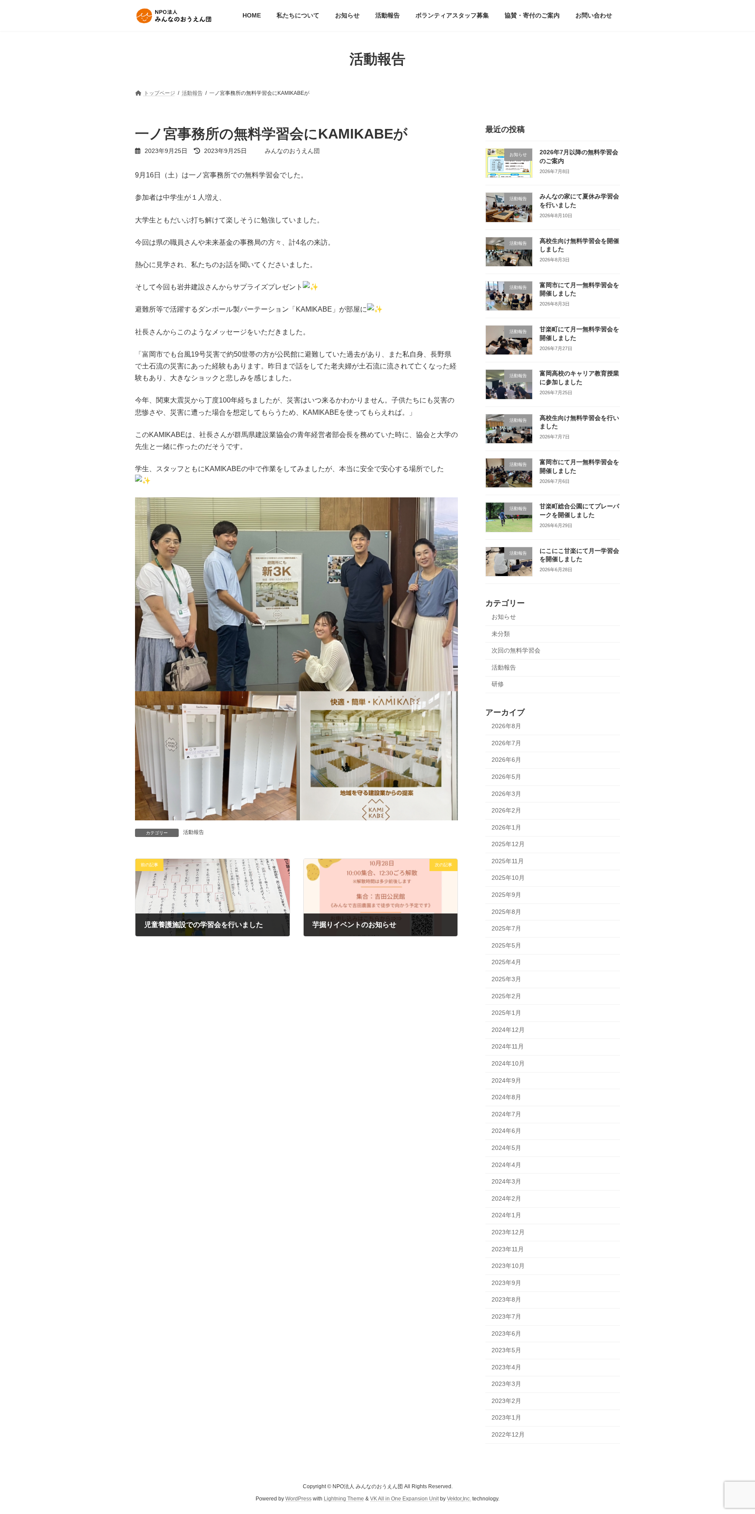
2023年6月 (506, 1333)
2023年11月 (508, 1249)
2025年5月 (506, 945)
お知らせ (504, 616)
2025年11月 (508, 861)
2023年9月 (506, 1282)
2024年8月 (506, 1097)
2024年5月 (506, 1147)
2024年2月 (506, 1198)
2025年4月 (506, 962)
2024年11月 (508, 1046)
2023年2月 (506, 1400)
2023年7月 (506, 1316)
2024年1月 (506, 1215)
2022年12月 (508, 1434)
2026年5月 (506, 776)
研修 (498, 684)
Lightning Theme (344, 1499)
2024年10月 (508, 1063)
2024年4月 (506, 1164)
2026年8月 (506, 726)
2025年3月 (506, 979)
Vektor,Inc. (459, 1499)
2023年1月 (506, 1417)
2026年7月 (506, 743)
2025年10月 (508, 878)
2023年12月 (508, 1232)
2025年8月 (506, 911)
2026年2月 (506, 810)
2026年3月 (506, 793)
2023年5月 (506, 1350)
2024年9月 (506, 1080)
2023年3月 (506, 1384)
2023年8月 (506, 1299)
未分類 (501, 633)
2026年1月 (506, 827)
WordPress (298, 1499)
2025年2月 (506, 996)
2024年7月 (506, 1114)
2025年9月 (506, 894)
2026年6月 (506, 760)
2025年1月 (506, 1013)
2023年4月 (506, 1367)
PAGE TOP (729, 1460)
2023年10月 (508, 1266)
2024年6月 (506, 1131)
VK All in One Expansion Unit (404, 1499)
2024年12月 (508, 1029)
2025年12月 (508, 844)
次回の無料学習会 (516, 650)
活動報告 (193, 832)
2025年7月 (506, 928)
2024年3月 (506, 1181)
